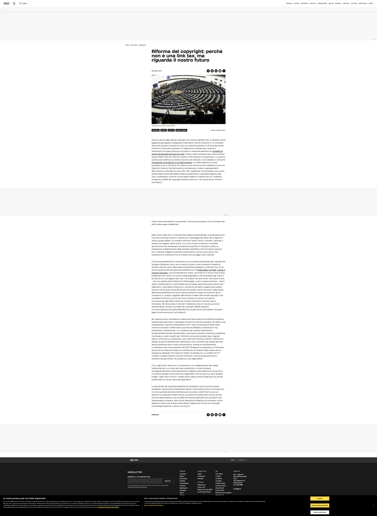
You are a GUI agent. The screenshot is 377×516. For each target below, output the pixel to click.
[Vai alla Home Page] (7, 3)
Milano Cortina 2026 (205, 489)
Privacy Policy (220, 486)
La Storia (218, 478)
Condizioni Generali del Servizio (137, 487)
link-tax (171, 130)
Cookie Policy (220, 483)
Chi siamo (219, 474)
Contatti (218, 481)
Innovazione (322, 3)
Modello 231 (219, 495)
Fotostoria (201, 476)
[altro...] (224, 70)
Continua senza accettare (319, 505)
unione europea (181, 130)
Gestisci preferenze (320, 512)
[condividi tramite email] (220, 70)
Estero (296, 3)
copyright (155, 130)
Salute (331, 3)
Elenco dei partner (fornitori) (153, 505)
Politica (313, 3)
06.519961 (239, 485)
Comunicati (219, 490)
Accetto (319, 498)
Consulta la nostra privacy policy (108, 507)
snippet (163, 130)
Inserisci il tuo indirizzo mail (139, 476)
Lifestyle (346, 3)
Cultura (354, 3)
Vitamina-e (202, 485)
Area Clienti (219, 488)
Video (200, 474)
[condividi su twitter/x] (212, 70)
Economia (304, 3)
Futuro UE (201, 487)
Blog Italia (134, 45)
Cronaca (289, 3)
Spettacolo (363, 3)
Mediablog (142, 45)
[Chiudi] (374, 505)
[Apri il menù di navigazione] (14, 3)
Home (127, 45)
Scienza (338, 3)
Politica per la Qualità (223, 493)
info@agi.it (237, 489)
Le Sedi (218, 476)
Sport (371, 3)
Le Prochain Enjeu (204, 492)
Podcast (201, 478)
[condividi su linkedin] (216, 70)
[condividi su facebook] (208, 70)
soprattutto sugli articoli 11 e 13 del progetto (172, 162)
